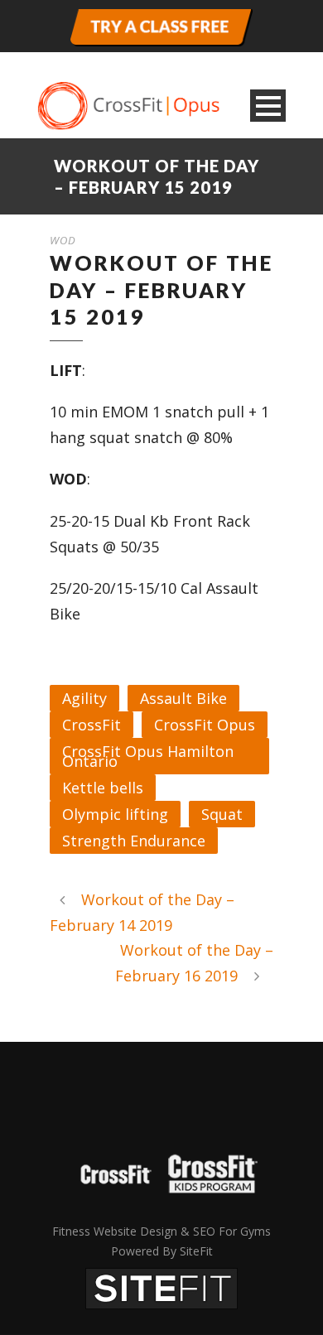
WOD (63, 240)
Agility (84, 698)
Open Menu (268, 105)
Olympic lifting (115, 814)
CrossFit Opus (204, 725)
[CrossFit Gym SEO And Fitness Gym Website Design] (161, 1287)
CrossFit (91, 725)
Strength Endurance (133, 841)
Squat (222, 814)
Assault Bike (183, 698)
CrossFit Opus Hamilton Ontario (148, 756)
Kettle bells (102, 788)
